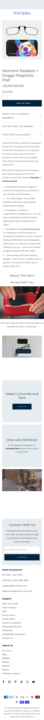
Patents (6, 666)
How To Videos (9, 607)
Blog (4, 654)
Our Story (6, 651)
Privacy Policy (8, 615)
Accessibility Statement (13, 634)
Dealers (6, 662)
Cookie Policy (8, 619)
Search (5, 669)
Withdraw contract (11, 673)
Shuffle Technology (30, 229)
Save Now (22, 406)
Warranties (7, 630)
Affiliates (6, 658)
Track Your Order (10, 604)
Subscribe (22, 557)
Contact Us (7, 638)
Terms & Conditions (11, 623)
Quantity (7, 91)
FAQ (4, 611)
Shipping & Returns (11, 626)
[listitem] (22, 4)
